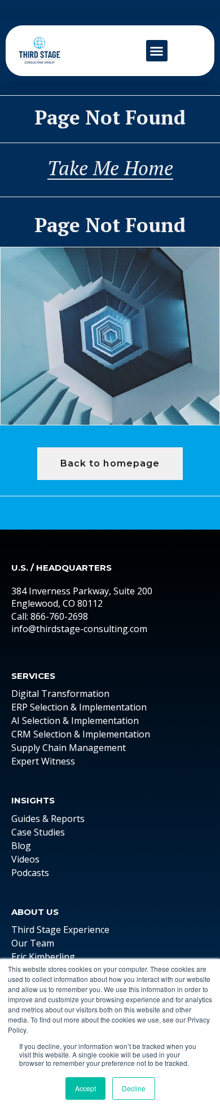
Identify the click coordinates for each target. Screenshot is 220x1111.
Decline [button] (134, 1088)
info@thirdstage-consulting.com (79, 629)
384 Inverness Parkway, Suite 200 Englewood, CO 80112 (81, 597)
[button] (157, 50)
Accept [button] (85, 1088)
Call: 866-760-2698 (49, 616)
